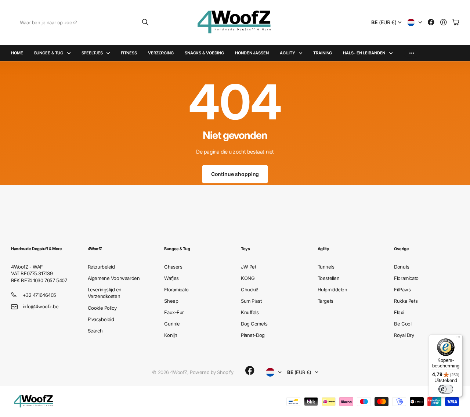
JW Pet (248, 267)
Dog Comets (254, 324)
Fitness (129, 52)
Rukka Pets (405, 301)
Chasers (173, 267)
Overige (401, 248)
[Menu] (458, 338)
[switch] (445, 389)
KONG (247, 278)
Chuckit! (249, 289)
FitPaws (402, 289)
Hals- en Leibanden (364, 52)
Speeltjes (92, 52)
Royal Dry (404, 335)
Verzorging (161, 52)
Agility (287, 52)
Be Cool (402, 324)
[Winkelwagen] (455, 22)
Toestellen (329, 278)
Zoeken (146, 22)
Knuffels (250, 312)
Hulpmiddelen (332, 289)
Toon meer (412, 53)
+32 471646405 (40, 295)
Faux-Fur (174, 312)
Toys (245, 248)
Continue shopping (235, 174)
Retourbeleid (101, 267)
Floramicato (176, 289)
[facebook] (249, 370)
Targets (325, 301)
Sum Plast (251, 301)
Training (322, 52)
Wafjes (171, 278)
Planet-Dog (253, 335)
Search (95, 331)
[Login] (443, 22)
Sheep (171, 301)
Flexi (399, 312)
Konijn (170, 335)
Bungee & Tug (49, 52)
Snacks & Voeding (204, 52)
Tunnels (326, 267)
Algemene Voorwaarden (114, 278)
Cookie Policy (102, 308)
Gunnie (172, 324)
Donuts (401, 267)
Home (17, 52)
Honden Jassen (252, 52)
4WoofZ (95, 248)
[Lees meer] (431, 22)
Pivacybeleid (101, 319)
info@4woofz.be (41, 306)
